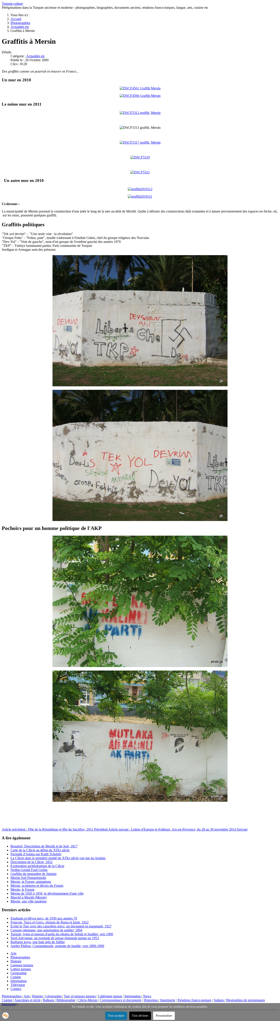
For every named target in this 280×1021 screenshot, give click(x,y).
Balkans (49, 1000)
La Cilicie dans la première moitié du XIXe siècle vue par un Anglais (57, 858)
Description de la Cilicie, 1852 (31, 862)
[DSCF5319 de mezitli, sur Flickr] (140, 157)
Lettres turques (20, 969)
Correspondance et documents (120, 1000)
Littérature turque (110, 996)
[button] (5, 1015)
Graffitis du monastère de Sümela (33, 874)
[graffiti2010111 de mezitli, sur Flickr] (140, 196)
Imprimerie (167, 1000)
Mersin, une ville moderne (28, 901)
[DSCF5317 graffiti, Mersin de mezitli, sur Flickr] (140, 142)
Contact (15, 989)
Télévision (17, 985)
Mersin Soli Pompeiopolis (28, 878)
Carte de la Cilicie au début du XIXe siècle (40, 850)
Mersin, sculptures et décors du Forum (36, 885)
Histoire (15, 961)
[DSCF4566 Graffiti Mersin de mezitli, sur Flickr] (140, 96)
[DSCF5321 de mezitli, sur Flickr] (140, 172)
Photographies (20, 957)
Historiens (151, 1000)
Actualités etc (35, 56)
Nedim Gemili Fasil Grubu (28, 870)
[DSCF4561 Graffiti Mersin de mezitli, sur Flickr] (140, 88)
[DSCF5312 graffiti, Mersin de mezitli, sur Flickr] (140, 113)
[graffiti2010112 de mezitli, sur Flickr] (140, 189)
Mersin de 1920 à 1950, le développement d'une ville (47, 893)
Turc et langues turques (80, 996)
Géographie (18, 973)
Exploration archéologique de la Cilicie (37, 866)
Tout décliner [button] (140, 1015)
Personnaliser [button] (164, 1015)
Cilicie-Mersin (87, 1000)
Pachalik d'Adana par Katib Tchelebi (35, 854)
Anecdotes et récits (27, 1000)
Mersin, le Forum (22, 889)
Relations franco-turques (194, 1000)
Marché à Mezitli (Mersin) (28, 897)
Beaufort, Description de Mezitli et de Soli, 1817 (43, 846)
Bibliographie (65, 1000)
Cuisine (15, 977)
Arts (13, 953)
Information (18, 981)
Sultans (219, 1000)
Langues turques (21, 965)
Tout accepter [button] (116, 1015)
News (147, 996)
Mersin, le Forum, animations (30, 881)
